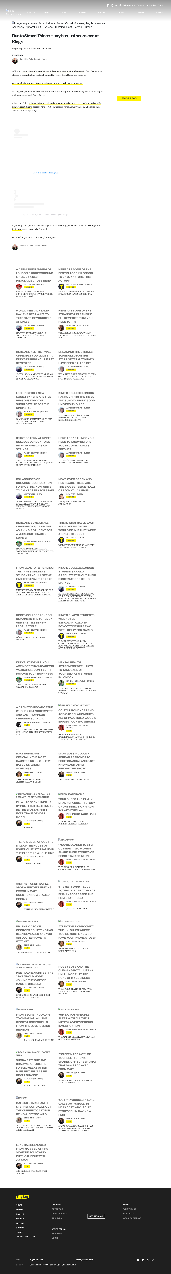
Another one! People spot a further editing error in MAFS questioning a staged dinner (34, 891)
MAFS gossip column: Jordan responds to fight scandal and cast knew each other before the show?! (76, 761)
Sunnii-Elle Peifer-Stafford (30, 59)
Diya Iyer (70, 494)
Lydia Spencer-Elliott (77, 725)
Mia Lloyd (71, 538)
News (46, 12)
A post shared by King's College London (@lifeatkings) (45, 215)
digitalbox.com (36, 1260)
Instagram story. (74, 83)
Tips (160, 5)
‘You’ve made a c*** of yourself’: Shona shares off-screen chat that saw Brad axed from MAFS (77, 1062)
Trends (121, 12)
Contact (141, 5)
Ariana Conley (31, 583)
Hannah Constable (33, 541)
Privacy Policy (60, 1214)
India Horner (72, 634)
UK (27, 725)
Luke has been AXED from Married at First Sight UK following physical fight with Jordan (33, 1152)
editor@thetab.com (84, 1260)
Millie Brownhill (74, 284)
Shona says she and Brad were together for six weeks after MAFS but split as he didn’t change (32, 1068)
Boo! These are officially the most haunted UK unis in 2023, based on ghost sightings (34, 761)
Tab (64, 83)
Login (55, 1238)
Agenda (102, 12)
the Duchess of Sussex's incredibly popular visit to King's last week (53, 71)
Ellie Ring (29, 945)
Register (57, 1233)
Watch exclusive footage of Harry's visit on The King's (37, 83)
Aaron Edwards (74, 367)
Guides (159, 12)
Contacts (128, 1214)
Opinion (140, 12)
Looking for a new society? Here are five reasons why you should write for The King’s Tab (33, 400)
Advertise (151, 5)
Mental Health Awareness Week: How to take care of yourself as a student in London (76, 670)
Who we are (129, 5)
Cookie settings (132, 1218)
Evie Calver (30, 284)
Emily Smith (29, 772)
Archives (57, 1218)
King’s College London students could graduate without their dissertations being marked (77, 575)
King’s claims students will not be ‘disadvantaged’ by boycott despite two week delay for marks (76, 623)
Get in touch (96, 1216)
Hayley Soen (72, 772)
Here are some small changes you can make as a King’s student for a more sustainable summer (34, 530)
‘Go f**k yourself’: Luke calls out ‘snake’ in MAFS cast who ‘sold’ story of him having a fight (76, 1107)
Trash (64, 12)
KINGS (29, 287)
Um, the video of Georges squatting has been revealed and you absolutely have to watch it (34, 934)
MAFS (83, 772)
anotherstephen (32, 722)
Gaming (82, 12)
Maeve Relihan (73, 325)
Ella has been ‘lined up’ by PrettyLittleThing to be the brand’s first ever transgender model (35, 810)
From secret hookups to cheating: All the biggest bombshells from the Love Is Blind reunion (33, 1022)
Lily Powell (29, 325)
